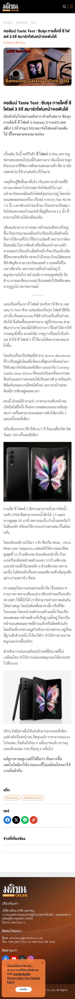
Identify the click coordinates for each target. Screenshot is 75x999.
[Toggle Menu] (71, 6)
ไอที (33, 22)
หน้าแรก (8, 22)
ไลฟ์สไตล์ (21, 22)
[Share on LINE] (25, 820)
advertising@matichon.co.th (26, 938)
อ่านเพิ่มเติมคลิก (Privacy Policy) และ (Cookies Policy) (23, 978)
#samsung (12, 797)
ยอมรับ (23, 989)
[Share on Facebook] (7, 820)
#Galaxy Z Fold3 (33, 797)
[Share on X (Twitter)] (16, 820)
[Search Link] (64, 6)
